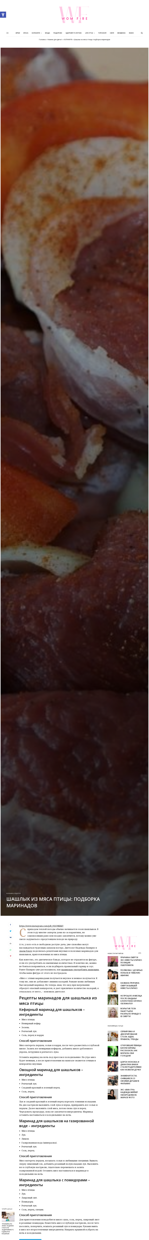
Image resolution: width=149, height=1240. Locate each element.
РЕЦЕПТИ (17, 893)
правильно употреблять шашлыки (80, 969)
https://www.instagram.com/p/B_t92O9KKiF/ (41, 925)
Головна (42, 39)
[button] (3, 15)
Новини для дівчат (54, 39)
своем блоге (25, 951)
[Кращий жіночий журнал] (74, 14)
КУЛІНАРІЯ (68, 39)
